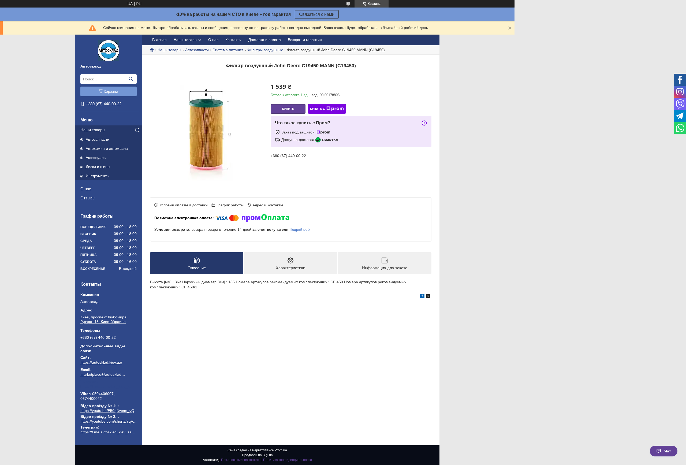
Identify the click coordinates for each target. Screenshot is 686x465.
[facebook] (422, 297)
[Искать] (131, 79)
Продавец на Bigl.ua (257, 455)
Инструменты (97, 176)
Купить (288, 108)
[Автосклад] (108, 50)
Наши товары (92, 130)
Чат (667, 451)
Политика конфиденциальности (287, 460)
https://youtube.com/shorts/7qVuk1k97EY (115, 421)
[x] (428, 297)
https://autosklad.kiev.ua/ (101, 362)
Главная (159, 40)
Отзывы (87, 198)
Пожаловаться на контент (241, 460)
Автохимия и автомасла (107, 148)
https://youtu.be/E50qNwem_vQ (107, 410)
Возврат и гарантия (305, 40)
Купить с (317, 108)
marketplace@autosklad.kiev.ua (103, 374)
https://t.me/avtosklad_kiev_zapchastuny (108, 386)
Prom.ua (281, 450)
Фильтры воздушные (265, 50)
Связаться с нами (316, 14)
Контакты (233, 40)
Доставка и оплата (264, 40)
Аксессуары (96, 157)
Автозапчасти (97, 139)
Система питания (227, 50)
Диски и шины (98, 167)
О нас (85, 189)
